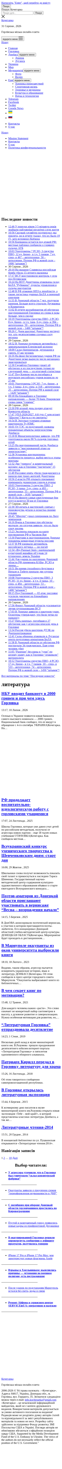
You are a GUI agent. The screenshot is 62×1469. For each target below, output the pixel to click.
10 (10, 1157)
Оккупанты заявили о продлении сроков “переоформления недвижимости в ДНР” (32, 1192)
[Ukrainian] (10, 113)
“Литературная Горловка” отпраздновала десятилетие (27, 1027)
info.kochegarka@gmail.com (40, 1399)
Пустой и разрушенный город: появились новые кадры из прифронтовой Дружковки (33, 1224)
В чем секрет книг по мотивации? (21, 992)
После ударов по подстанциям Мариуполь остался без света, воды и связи (33, 1289)
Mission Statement (18, 138)
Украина (13, 64)
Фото (18, 73)
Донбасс (13, 54)
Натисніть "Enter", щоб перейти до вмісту (25, 2)
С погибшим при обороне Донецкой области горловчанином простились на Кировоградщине (32, 1208)
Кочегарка (7, 20)
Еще (10, 80)
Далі (15, 1157)
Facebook (13, 102)
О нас (11, 126)
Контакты (14, 123)
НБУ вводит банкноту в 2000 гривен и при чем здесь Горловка (28, 698)
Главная (13, 48)
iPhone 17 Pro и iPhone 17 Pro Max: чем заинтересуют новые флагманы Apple (31, 1257)
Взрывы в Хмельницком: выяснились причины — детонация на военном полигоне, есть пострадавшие (32, 1273)
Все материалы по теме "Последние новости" (28, 676)
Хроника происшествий (29, 83)
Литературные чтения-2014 (27, 1127)
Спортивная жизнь (26, 86)
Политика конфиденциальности (27, 147)
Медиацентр (15, 70)
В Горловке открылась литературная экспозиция (25, 1092)
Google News (15, 108)
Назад (4, 42)
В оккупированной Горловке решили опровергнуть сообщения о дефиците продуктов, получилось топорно (31, 1240)
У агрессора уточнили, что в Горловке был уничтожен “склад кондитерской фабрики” (32, 1175)
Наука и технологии (27, 95)
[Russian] (10, 117)
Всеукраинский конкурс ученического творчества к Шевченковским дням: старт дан (28, 853)
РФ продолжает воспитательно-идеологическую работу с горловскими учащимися (25, 807)
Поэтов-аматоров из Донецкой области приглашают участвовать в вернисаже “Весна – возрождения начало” (30, 903)
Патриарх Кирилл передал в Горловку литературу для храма (31, 1064)
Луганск (20, 61)
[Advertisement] (31, 183)
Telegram (13, 99)
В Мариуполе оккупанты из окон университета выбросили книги (30, 950)
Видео (19, 76)
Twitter (12, 105)
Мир (11, 67)
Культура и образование (29, 92)
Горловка (13, 51)
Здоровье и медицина (27, 89)
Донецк (19, 57)
